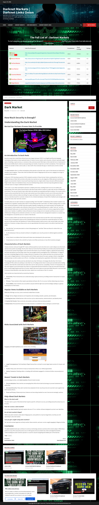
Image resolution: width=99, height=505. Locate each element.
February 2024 (74, 196)
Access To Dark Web (76, 127)
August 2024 (73, 177)
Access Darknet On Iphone (56, 457)
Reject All (20, 499)
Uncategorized (8, 103)
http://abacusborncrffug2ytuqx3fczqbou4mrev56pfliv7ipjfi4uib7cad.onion (45, 58)
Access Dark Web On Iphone (35, 457)
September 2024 (74, 174)
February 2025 (74, 159)
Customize (10, 499)
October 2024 (74, 171)
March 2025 (73, 156)
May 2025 (72, 153)
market (9, 435)
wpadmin (7, 110)
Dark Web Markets (32, 25)
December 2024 (74, 165)
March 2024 (73, 193)
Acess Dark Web (74, 130)
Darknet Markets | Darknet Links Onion (18, 10)
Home (4, 25)
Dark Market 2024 (9, 439)
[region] (20, 494)
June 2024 (73, 183)
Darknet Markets (20, 25)
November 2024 (74, 168)
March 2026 (73, 150)
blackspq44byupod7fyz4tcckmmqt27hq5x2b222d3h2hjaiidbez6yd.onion (45, 79)
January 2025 (74, 162)
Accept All (30, 499)
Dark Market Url (61, 439)
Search (72, 103)
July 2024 (73, 180)
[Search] (81, 25)
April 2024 (73, 190)
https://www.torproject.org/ (52, 41)
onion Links (14, 457)
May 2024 (72, 186)
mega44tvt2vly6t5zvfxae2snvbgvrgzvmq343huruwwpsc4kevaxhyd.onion (44, 83)
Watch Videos (91, 25)
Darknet (10, 25)
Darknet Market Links (45, 25)
